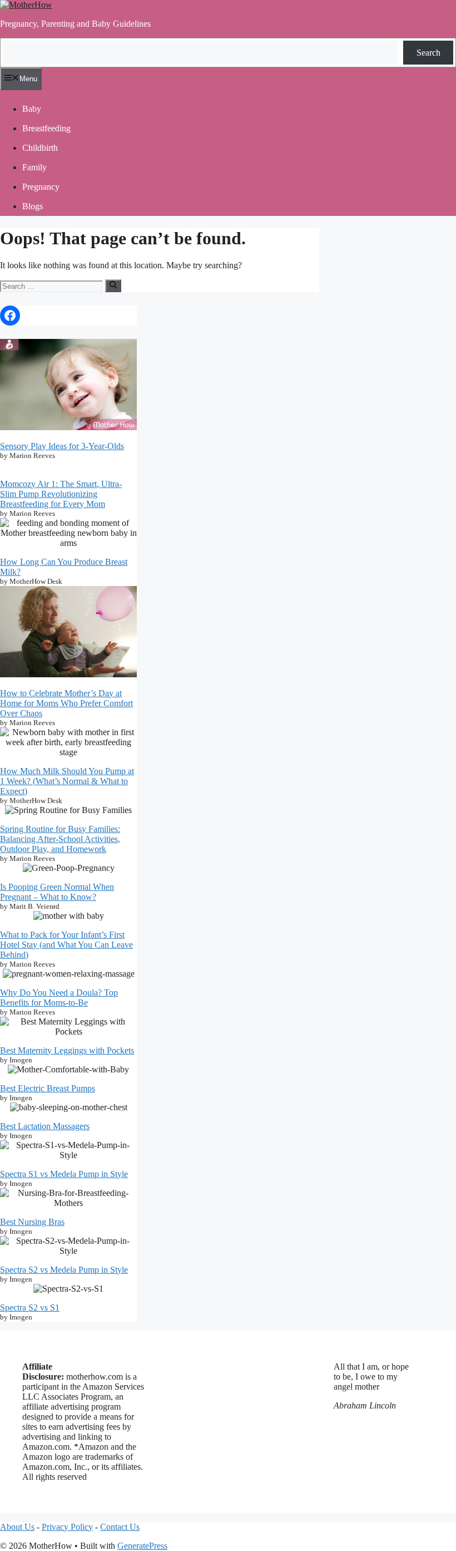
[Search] (113, 285)
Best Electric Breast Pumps (47, 1088)
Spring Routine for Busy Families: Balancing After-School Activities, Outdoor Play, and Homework (60, 839)
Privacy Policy (67, 1527)
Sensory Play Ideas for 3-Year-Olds (62, 446)
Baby (31, 109)
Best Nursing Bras (32, 1222)
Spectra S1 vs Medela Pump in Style (64, 1174)
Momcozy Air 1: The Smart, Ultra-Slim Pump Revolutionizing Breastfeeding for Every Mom (61, 494)
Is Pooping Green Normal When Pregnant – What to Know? (57, 892)
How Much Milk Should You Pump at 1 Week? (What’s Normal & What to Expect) (67, 781)
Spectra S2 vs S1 (30, 1307)
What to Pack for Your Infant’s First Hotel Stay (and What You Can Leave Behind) (66, 944)
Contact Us (120, 1527)
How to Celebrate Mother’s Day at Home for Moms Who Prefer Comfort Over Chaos (66, 703)
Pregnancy (41, 186)
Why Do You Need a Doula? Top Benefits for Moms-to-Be (59, 997)
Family (34, 167)
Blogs (32, 206)
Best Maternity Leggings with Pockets (67, 1050)
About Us (17, 1527)
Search (428, 52)
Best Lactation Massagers (45, 1126)
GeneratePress (142, 1545)
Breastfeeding (46, 128)
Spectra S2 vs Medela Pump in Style (64, 1269)
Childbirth (40, 147)
